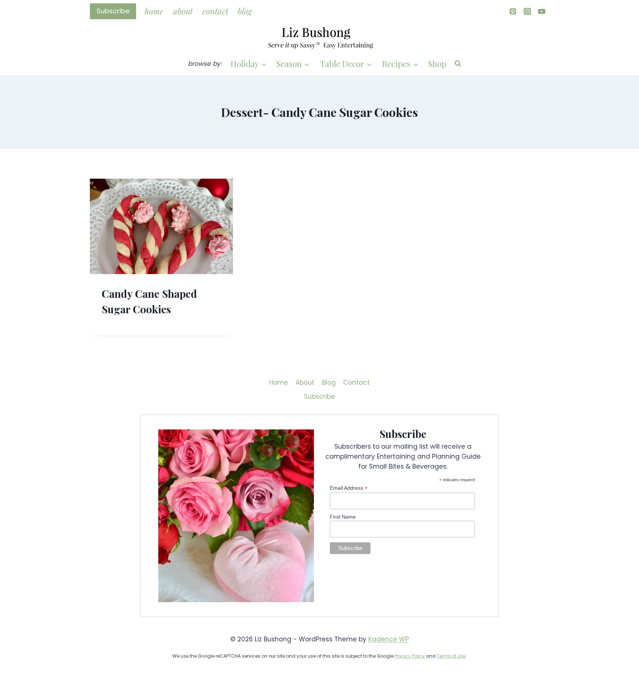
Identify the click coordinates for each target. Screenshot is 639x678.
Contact (215, 11)
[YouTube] (542, 11)
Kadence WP (388, 639)
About (183, 11)
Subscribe (113, 11)
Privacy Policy (410, 656)
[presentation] (161, 226)
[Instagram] (527, 11)
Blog (245, 11)
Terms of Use (451, 656)
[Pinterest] (513, 11)
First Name (343, 517)
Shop (437, 63)
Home (154, 11)
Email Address (349, 488)
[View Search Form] (457, 63)
